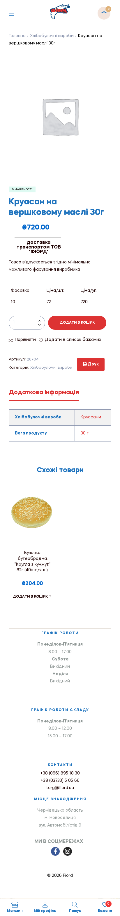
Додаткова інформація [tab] (44, 393)
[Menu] (15, 13)
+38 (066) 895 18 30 (60, 773)
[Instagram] (67, 851)
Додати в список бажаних (73, 340)
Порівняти (25, 340)
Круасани (91, 417)
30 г (85, 433)
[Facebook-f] (55, 851)
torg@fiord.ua (60, 788)
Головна (17, 36)
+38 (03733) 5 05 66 (60, 781)
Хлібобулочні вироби (52, 36)
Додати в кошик (77, 323)
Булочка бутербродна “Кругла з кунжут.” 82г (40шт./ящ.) (32, 561)
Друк (93, 364)
